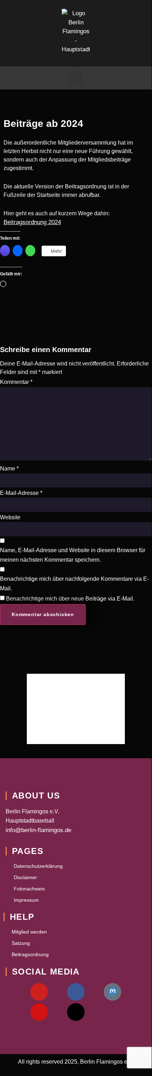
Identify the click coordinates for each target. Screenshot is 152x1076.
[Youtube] (39, 992)
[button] (76, 78)
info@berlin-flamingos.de (38, 830)
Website (10, 517)
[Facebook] (76, 992)
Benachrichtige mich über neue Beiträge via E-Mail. (70, 599)
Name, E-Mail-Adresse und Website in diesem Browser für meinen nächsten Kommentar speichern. (72, 555)
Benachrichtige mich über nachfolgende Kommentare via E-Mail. (74, 583)
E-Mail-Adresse (21, 493)
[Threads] (76, 1012)
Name (9, 469)
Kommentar (16, 382)
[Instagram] (39, 1012)
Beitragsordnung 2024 (32, 222)
